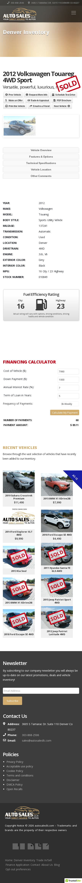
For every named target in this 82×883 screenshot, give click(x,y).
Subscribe (12, 700)
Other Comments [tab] (41, 175)
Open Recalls (14, 789)
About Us (47, 865)
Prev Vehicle (15, 94)
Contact (35, 865)
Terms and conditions (19, 775)
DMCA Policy (14, 784)
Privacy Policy (14, 762)
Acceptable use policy (19, 766)
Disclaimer (12, 780)
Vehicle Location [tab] (41, 169)
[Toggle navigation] (73, 12)
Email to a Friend (41, 106)
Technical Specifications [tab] (41, 163)
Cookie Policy (14, 771)
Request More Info (38, 94)
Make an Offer (16, 100)
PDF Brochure (64, 100)
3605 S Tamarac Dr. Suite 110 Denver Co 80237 (55, 3)
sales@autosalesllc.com (36, 740)
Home (9, 860)
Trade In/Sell (44, 860)
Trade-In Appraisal (40, 100)
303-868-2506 (17, 3)
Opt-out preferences (18, 869)
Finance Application (17, 865)
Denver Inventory (24, 860)
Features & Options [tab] (41, 156)
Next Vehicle (60, 106)
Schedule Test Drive (65, 94)
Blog (57, 865)
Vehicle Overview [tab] (41, 150)
